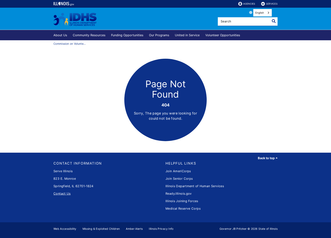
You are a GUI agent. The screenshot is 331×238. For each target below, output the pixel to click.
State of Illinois (268, 228)
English (259, 12)
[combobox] (262, 12)
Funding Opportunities (127, 35)
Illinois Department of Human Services (195, 186)
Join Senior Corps (179, 178)
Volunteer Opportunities (222, 35)
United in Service (187, 35)
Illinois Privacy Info (161, 228)
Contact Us (62, 193)
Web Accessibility (64, 228)
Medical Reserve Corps (183, 208)
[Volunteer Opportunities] (243, 34)
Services (272, 3)
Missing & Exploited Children (101, 228)
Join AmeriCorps (178, 171)
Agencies (249, 3)
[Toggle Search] (274, 21)
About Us (60, 35)
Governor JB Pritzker (233, 228)
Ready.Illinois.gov (179, 193)
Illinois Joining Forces (182, 201)
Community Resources (89, 35)
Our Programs (159, 35)
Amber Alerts (134, 228)
